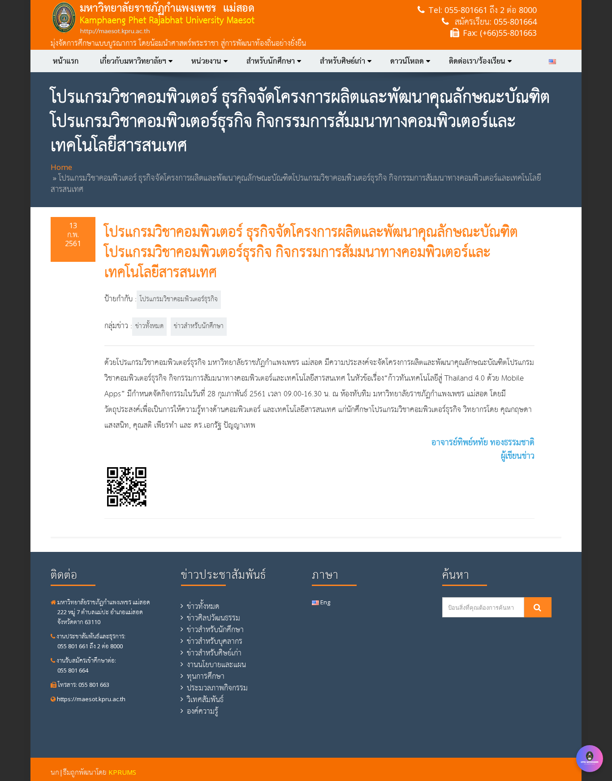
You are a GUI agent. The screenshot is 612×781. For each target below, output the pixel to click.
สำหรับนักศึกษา (270, 61)
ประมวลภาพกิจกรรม (217, 688)
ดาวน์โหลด (407, 61)
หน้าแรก (66, 61)
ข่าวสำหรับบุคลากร (214, 641)
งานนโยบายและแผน (216, 664)
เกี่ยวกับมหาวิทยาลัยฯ (133, 61)
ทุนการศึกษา (205, 676)
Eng (324, 602)
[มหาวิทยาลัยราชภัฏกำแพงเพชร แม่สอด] (197, 18)
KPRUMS (122, 772)
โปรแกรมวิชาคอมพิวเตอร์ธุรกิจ (179, 299)
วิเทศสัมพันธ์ (205, 699)
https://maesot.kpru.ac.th (90, 699)
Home (61, 167)
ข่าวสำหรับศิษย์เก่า (214, 653)
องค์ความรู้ (202, 711)
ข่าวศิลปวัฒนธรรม (213, 618)
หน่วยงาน (206, 61)
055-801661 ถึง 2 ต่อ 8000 (490, 9)
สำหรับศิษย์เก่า (342, 61)
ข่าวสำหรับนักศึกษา (199, 326)
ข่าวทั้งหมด (149, 326)
